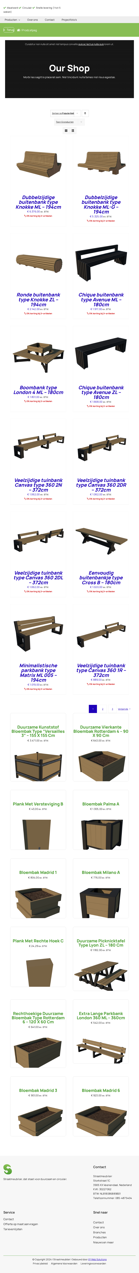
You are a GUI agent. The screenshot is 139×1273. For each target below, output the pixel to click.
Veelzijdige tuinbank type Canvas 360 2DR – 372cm (101, 485)
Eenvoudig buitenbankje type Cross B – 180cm (101, 578)
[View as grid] (66, 130)
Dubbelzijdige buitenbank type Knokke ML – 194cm (38, 202)
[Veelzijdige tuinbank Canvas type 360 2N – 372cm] (38, 421)
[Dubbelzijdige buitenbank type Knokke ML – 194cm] (38, 138)
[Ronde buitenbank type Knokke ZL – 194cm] (38, 235)
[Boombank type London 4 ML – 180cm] (38, 328)
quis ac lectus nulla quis (91, 44)
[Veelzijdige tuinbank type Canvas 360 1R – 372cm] (101, 606)
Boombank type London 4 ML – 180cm (38, 390)
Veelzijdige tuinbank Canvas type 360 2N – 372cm (38, 485)
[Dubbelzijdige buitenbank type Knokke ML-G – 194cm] (101, 138)
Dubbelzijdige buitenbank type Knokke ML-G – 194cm (100, 204)
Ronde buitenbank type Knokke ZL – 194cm (38, 299)
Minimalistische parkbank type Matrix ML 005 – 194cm (38, 672)
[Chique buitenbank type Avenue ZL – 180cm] (101, 328)
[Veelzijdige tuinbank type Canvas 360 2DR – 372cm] (101, 421)
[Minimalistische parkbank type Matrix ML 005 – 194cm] (38, 606)
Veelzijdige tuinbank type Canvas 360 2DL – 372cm (38, 578)
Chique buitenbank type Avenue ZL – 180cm (100, 392)
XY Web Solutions (97, 1259)
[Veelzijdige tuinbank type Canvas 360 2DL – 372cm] (38, 513)
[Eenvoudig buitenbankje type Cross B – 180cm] (101, 513)
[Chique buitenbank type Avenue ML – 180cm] (101, 235)
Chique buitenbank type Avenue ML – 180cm (100, 299)
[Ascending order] (85, 113)
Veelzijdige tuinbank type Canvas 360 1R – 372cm (101, 670)
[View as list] (73, 130)
